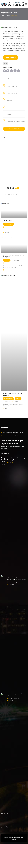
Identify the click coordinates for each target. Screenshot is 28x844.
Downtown (9, 100)
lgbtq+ (5, 63)
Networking (9, 114)
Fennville (7, 232)
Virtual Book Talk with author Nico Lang (12, 394)
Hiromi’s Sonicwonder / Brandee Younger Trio (13, 256)
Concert (6, 260)
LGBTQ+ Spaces (15, 582)
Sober (20, 698)
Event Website (10, 58)
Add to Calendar (14, 129)
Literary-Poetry (8, 398)
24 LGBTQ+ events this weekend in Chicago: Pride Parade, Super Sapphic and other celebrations (17, 578)
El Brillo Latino (7, 221)
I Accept (14, 839)
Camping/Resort (8, 224)
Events (7, 15)
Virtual (18, 398)
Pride (23, 582)
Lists (21, 582)
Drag (10, 462)
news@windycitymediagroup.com (12, 435)
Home (2, 15)
